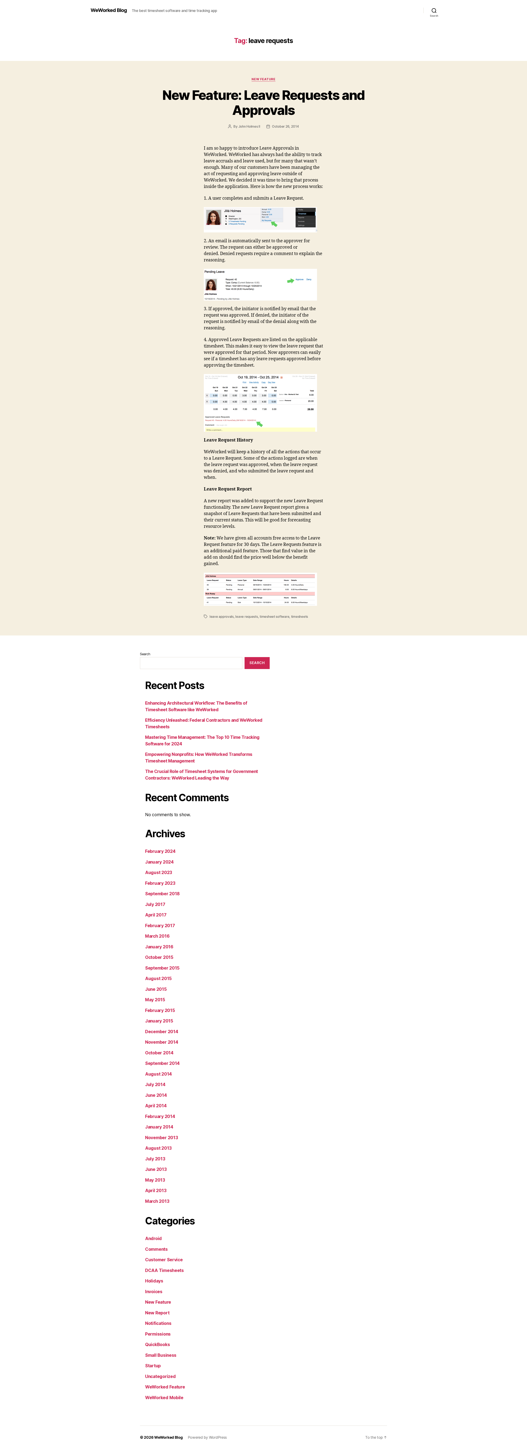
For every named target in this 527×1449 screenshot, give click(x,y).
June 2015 (156, 989)
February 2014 (160, 1116)
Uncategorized (160, 1376)
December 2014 (161, 1031)
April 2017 (155, 914)
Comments (156, 1249)
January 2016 (159, 946)
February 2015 (160, 1010)
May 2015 (155, 999)
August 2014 (158, 1074)
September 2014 (162, 1063)
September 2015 (162, 968)
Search (145, 654)
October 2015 (159, 957)
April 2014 (156, 1105)
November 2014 (161, 1042)
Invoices (153, 1291)
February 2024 (160, 851)
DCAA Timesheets (164, 1270)
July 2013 (155, 1158)
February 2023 (160, 883)
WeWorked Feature (165, 1387)
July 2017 (155, 904)
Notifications (158, 1323)
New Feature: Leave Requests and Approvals (263, 102)
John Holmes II (249, 126)
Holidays (154, 1280)
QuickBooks (157, 1344)
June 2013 (156, 1169)
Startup (153, 1365)
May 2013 (155, 1180)
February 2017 (160, 925)
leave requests (246, 616)
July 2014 (155, 1084)
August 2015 (158, 978)
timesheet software (274, 616)
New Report (157, 1312)
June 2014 (156, 1095)
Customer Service (164, 1259)
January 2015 (159, 1021)
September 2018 (162, 893)
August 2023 (158, 872)
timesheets (299, 616)
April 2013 (155, 1190)
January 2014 (159, 1127)
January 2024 (159, 862)
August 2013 (158, 1148)
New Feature (263, 79)
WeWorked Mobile (164, 1397)
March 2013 (157, 1201)
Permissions (158, 1334)
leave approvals (222, 616)
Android (153, 1238)
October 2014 (159, 1052)
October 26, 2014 (285, 126)
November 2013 (161, 1137)
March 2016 (157, 936)
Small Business (160, 1355)
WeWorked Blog (109, 10)
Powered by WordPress (207, 1437)
